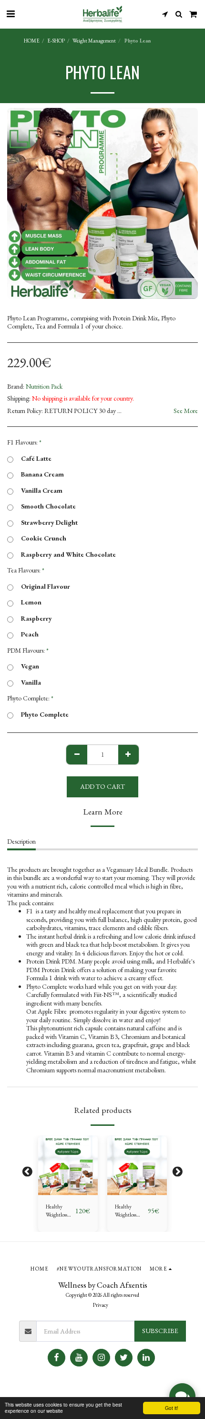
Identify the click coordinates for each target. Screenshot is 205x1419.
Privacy (100, 1305)
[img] (68, 1165)
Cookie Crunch (43, 538)
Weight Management (94, 40)
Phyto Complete (45, 714)
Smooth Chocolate (48, 506)
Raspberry (36, 618)
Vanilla (31, 682)
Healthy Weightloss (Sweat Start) (59, 1211)
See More (186, 411)
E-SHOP (56, 40)
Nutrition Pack (44, 386)
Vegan (30, 666)
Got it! (171, 1407)
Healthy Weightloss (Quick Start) (128, 1211)
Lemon (31, 602)
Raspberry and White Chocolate (68, 555)
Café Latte (36, 459)
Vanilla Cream (41, 491)
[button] (10, 13)
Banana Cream (42, 474)
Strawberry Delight (49, 523)
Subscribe (160, 1330)
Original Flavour (45, 586)
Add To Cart (70, 1188)
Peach (30, 634)
